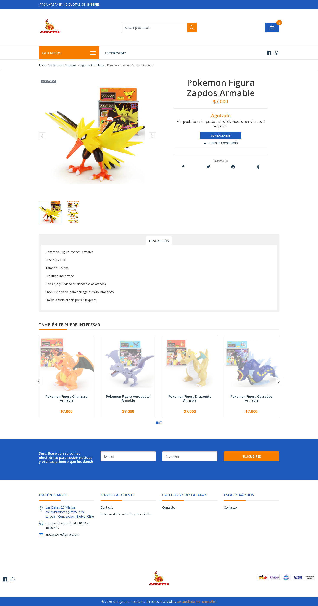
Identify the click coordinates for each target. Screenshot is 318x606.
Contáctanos (221, 135)
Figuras (71, 65)
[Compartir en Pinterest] (233, 167)
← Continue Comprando (221, 143)
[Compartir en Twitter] (208, 167)
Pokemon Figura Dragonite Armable (189, 398)
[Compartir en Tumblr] (258, 167)
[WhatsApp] (276, 53)
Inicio (42, 65)
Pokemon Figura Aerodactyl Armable (128, 398)
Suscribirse (251, 456)
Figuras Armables (92, 65)
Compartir (221, 161)
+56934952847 (115, 53)
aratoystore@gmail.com (62, 534)
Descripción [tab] (159, 241)
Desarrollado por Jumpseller (196, 602)
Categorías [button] (51, 53)
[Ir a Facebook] (269, 53)
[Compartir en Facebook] (183, 167)
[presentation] (42, 135)
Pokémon (56, 65)
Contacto (107, 507)
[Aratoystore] (50, 27)
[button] (157, 422)
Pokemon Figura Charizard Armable (66, 398)
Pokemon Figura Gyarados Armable (251, 398)
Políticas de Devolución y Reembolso (127, 514)
